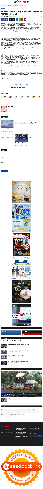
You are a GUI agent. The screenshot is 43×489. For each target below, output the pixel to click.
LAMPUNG (3, 414)
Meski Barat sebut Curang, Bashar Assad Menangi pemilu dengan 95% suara (11, 87)
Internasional (5, 5)
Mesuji (19, 414)
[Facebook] (31, 429)
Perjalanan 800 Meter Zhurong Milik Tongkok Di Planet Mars (21, 429)
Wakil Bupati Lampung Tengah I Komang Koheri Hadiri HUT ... (18, 398)
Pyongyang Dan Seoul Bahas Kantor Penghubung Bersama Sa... (35, 136)
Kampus (29, 409)
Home (2, 5)
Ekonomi (11, 414)
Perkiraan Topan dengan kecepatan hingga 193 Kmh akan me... (35, 122)
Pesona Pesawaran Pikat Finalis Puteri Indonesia (21, 437)
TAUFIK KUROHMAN (4, 395)
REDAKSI (9, 362)
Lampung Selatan (24, 409)
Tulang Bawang (35, 409)
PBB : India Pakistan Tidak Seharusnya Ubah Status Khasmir (31, 87)
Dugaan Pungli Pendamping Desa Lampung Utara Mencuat (18, 361)
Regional (2, 409)
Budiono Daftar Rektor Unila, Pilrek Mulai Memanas (17, 355)
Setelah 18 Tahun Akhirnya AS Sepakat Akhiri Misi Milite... (21, 121)
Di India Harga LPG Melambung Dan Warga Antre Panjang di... (21, 143)
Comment (2, 162)
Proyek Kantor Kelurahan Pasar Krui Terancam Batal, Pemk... (18, 344)
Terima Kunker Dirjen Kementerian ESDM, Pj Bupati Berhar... (20, 433)
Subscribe (39, 435)
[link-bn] (21, 192)
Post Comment (4, 171)
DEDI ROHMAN (5, 16)
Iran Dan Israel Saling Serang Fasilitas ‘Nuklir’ (7, 129)
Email (2, 157)
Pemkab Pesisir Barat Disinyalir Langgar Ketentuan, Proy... (18, 350)
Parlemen (22, 414)
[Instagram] (36, 429)
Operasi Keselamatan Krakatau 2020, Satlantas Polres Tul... (11, 340)
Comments (4, 150)
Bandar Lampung (8, 409)
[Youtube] (38, 429)
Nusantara (14, 409)
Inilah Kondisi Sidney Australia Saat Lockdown (7, 135)
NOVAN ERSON (10, 351)
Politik (7, 414)
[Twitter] (33, 429)
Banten (19, 409)
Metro (15, 414)
